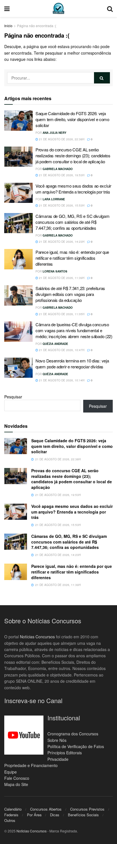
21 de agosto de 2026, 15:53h (61, 205)
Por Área (34, 814)
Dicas (54, 814)
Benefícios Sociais (83, 814)
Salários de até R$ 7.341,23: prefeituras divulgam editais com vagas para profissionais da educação (70, 294)
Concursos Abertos (46, 809)
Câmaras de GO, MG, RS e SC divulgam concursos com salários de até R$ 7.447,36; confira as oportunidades (72, 222)
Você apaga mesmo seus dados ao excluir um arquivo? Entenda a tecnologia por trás (73, 189)
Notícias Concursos (37, 636)
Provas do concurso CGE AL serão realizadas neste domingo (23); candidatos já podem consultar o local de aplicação (72, 155)
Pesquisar (13, 397)
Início (8, 25)
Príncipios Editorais (64, 752)
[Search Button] (110, 8)
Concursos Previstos (87, 809)
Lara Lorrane (54, 199)
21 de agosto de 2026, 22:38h (61, 139)
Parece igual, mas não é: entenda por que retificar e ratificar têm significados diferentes (72, 258)
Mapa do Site (16, 784)
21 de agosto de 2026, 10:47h (61, 350)
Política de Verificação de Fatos (75, 746)
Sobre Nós (56, 740)
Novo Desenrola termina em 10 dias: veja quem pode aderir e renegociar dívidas (72, 364)
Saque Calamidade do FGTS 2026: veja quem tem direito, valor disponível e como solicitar (72, 119)
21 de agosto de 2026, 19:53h (61, 175)
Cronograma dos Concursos (72, 733)
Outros (9, 820)
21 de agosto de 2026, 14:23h (61, 242)
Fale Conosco (16, 778)
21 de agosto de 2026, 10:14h (61, 380)
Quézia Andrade (55, 344)
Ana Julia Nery (54, 133)
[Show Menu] (7, 8)
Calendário (13, 809)
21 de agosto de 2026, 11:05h (61, 314)
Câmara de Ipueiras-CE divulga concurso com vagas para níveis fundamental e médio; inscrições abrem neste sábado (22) (73, 330)
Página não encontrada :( (36, 25)
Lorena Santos (55, 271)
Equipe (10, 772)
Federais (11, 814)
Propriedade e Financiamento (31, 765)
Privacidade (57, 759)
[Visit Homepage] (58, 8)
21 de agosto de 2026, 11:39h (61, 278)
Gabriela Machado (58, 169)
